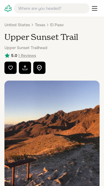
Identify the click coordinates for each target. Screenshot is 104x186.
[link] (8, 8)
